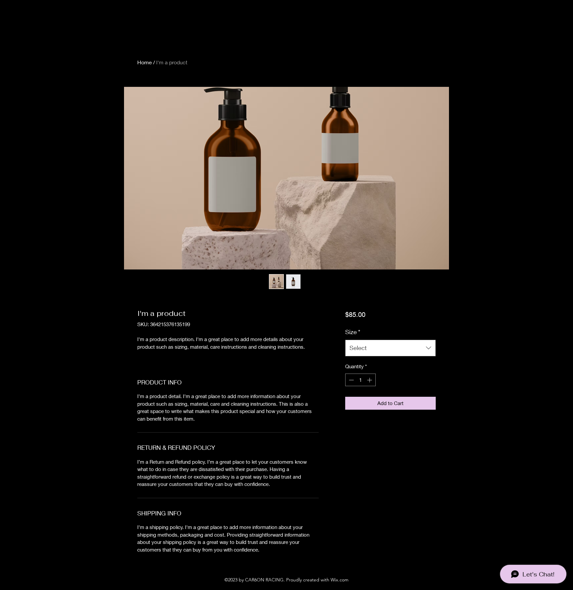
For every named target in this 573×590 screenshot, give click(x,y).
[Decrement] (350, 380)
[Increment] (370, 380)
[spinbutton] (360, 380)
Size (352, 331)
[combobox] (390, 348)
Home (144, 62)
